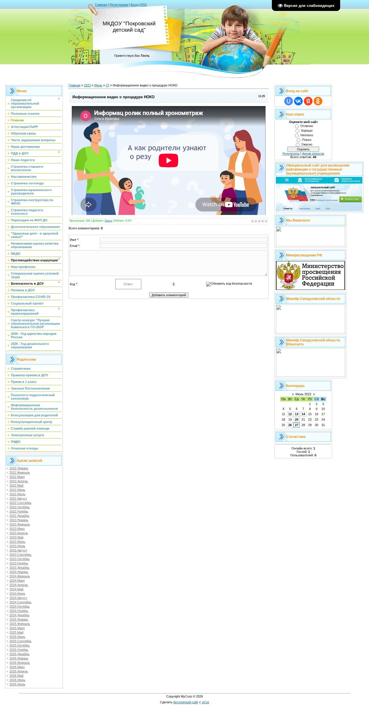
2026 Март (17, 667)
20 (296, 419)
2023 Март (17, 528)
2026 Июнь (17, 680)
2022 (87, 85)
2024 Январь (19, 572)
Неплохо (306, 135)
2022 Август (18, 498)
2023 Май (16, 537)
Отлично (306, 126)
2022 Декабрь (19, 515)
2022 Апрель (19, 481)
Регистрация (119, 4)
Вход (134, 4)
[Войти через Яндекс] (308, 101)
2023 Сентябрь (20, 554)
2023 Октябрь (20, 559)
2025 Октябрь (20, 645)
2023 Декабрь (19, 567)
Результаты (291, 153)
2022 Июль (17, 494)
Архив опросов (313, 153)
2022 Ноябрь (19, 511)
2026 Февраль (20, 662)
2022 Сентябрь (20, 502)
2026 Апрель (19, 671)
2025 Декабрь (19, 654)
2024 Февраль (20, 576)
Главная (101, 4)
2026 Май (16, 675)
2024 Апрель (19, 585)
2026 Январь (19, 658)
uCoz (205, 702)
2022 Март (17, 477)
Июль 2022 (303, 394)
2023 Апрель (19, 533)
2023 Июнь (17, 541)
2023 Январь (19, 520)
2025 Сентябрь (20, 641)
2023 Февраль (20, 524)
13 (296, 414)
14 (303, 414)
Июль (98, 85)
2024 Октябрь (20, 606)
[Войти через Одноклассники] (318, 101)
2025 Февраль (20, 623)
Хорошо (306, 130)
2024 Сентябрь (20, 602)
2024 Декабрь (19, 615)
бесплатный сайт (185, 702)
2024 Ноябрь (19, 611)
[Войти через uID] (288, 101)
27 (107, 85)
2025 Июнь (17, 636)
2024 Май (16, 589)
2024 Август (18, 598)
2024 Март (17, 580)
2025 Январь (19, 619)
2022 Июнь (17, 490)
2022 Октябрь (20, 507)
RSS (143, 4)
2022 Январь (19, 468)
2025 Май (16, 632)
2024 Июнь (17, 593)
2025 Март (17, 628)
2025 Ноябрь (19, 649)
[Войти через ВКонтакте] (298, 101)
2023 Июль (17, 546)
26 (290, 425)
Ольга (108, 220)
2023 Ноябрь (19, 563)
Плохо (306, 139)
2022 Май (16, 485)
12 (290, 414)
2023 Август (18, 550)
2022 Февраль (20, 472)
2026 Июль (17, 684)
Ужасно (306, 144)
